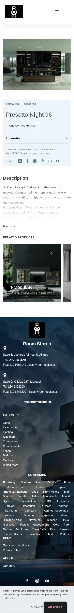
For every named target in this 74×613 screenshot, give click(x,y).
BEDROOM (17, 153)
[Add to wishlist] (51, 253)
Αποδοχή (37, 606)
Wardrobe (22, 149)
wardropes (38, 153)
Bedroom (32, 149)
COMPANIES (37, 474)
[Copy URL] (57, 161)
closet (48, 153)
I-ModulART (23, 287)
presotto (28, 153)
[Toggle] (9, 226)
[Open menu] (56, 11)
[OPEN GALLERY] (37, 64)
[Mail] (50, 161)
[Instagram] (37, 581)
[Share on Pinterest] (42, 161)
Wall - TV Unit (31, 293)
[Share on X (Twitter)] (20, 161)
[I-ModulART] (32, 273)
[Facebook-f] (27, 581)
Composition (17, 293)
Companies (12, 104)
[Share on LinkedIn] (35, 161)
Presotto (30, 104)
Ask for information (22, 125)
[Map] (47, 581)
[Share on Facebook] (27, 161)
